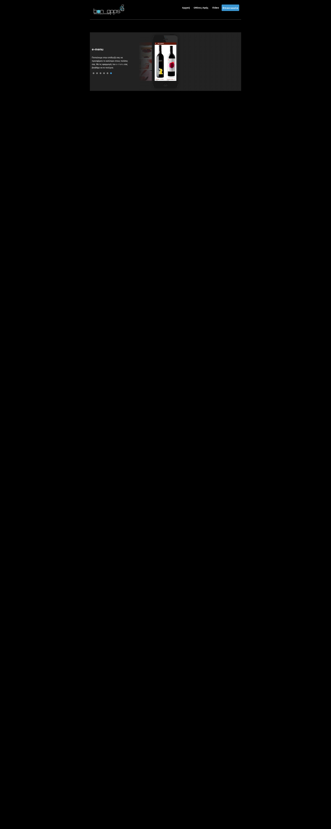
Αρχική (186, 7)
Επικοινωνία (230, 8)
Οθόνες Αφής (201, 7)
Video (215, 7)
